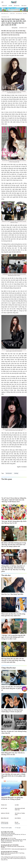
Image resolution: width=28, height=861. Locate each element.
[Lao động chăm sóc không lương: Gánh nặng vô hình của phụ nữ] (14, 700)
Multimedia (18, 818)
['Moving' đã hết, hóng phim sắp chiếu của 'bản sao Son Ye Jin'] (14, 512)
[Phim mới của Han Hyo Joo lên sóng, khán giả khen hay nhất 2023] (14, 604)
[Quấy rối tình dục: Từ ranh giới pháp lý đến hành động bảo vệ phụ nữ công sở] (14, 677)
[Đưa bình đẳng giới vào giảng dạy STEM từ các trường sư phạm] (14, 788)
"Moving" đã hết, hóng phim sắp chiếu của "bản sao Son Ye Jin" (13, 522)
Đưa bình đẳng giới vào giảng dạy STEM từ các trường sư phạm (12, 798)
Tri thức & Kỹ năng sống (20, 814)
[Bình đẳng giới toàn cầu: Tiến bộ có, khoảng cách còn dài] (14, 743)
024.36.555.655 (4, 823)
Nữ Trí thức (17, 5)
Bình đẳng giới (4, 13)
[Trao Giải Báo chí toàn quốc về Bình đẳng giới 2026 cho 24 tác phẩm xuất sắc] (14, 765)
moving (16, 473)
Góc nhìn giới (19, 13)
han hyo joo (9, 473)
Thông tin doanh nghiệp (6, 827)
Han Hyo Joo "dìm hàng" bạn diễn (12, 594)
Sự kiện (10, 5)
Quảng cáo (17, 823)
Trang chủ (4, 5)
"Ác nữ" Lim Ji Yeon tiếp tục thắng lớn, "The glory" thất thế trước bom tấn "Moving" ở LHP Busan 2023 (13, 499)
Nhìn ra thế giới (5, 813)
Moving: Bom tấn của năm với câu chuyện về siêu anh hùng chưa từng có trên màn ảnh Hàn (13, 660)
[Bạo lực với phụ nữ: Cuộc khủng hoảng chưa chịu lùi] (14, 722)
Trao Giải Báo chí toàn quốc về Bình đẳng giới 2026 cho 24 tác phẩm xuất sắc (13, 776)
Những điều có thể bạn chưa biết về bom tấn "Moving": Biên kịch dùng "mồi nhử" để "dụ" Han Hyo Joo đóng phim (13, 568)
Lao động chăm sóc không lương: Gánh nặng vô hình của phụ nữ (12, 710)
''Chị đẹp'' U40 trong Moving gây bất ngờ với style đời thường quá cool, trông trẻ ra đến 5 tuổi (13, 637)
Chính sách (12, 13)
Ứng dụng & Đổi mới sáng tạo (20, 809)
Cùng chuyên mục (8, 668)
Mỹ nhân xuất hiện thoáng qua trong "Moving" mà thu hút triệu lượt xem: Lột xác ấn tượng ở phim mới (13, 544)
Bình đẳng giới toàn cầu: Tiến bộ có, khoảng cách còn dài (13, 753)
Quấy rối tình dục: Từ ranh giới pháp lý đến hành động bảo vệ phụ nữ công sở (13, 688)
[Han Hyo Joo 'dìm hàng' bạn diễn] (14, 585)
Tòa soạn (18, 827)
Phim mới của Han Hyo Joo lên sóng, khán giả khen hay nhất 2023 (13, 614)
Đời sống (25, 13)
